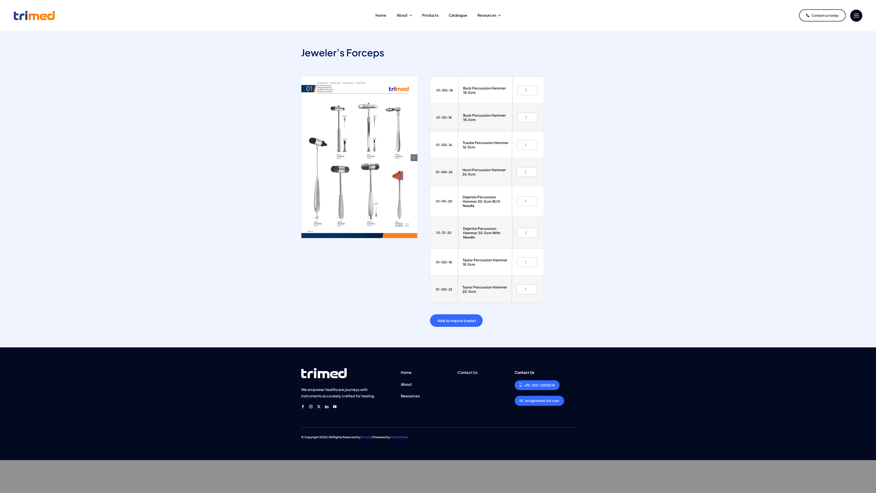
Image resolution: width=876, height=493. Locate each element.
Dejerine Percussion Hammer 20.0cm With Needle (481, 232)
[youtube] (334, 406)
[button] (414, 157)
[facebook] (303, 406)
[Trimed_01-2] (359, 78)
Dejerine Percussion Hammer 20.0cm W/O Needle (481, 201)
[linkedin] (326, 406)
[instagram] (311, 406)
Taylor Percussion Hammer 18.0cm (485, 262)
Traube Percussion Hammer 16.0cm (485, 144)
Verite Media (399, 437)
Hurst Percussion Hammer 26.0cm (484, 172)
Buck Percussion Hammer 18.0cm (484, 90)
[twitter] (319, 406)
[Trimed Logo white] (324, 369)
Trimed (366, 437)
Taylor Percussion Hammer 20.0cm (484, 289)
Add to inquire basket (457, 320)
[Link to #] (856, 16)
